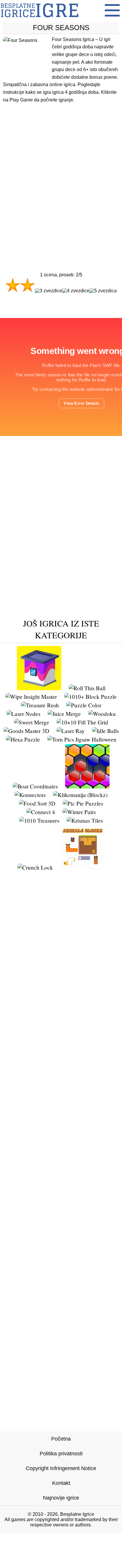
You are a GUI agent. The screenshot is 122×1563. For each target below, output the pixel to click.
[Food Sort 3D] (37, 803)
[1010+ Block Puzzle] (90, 696)
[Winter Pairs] (79, 812)
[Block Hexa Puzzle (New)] (87, 786)
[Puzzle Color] (83, 705)
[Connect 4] (40, 812)
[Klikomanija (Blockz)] (80, 794)
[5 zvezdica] (103, 290)
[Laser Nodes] (23, 713)
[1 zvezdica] (12, 285)
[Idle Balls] (105, 730)
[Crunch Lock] (35, 867)
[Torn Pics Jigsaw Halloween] (81, 739)
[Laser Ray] (71, 730)
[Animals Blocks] (82, 867)
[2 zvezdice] (27, 285)
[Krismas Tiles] (85, 820)
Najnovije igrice (61, 1498)
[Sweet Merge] (31, 722)
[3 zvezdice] (48, 290)
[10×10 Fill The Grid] (82, 722)
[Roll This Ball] (87, 688)
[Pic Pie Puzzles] (83, 803)
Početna (61, 1439)
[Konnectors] (30, 794)
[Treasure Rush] (40, 705)
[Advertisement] (61, 176)
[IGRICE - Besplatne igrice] (39, 19)
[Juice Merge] (64, 713)
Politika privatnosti (61, 1454)
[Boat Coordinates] (35, 786)
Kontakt (61, 1483)
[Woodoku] (102, 713)
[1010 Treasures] (39, 820)
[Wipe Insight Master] (31, 696)
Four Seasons (61, 28)
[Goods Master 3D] (26, 730)
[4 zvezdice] (75, 290)
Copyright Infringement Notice (61, 1468)
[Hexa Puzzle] (23, 739)
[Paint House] (39, 688)
